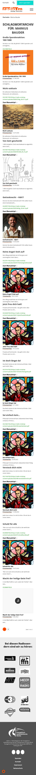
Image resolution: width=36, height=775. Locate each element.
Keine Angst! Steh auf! (11, 294)
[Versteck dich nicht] (18, 496)
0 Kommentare (7, 78)
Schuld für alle (8, 566)
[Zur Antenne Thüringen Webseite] (10, 670)
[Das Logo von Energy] (24, 700)
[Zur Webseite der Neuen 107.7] (10, 680)
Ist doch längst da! (9, 403)
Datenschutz (18, 768)
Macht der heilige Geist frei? (13, 615)
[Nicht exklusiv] (18, 116)
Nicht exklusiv (8, 131)
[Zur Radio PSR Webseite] (24, 671)
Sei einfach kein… (9, 457)
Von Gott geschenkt (10, 183)
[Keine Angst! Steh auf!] (18, 280)
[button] (30, 10)
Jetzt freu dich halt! (10, 346)
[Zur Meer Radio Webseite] (24, 682)
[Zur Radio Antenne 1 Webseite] (10, 712)
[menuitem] (7, 2)
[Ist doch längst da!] (18, 389)
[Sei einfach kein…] (18, 443)
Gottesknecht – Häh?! (10, 240)
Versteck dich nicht (10, 510)
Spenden (18, 758)
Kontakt (6, 3)
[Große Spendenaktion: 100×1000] (18, 62)
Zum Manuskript (9, 102)
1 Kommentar (7, 296)
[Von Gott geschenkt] (18, 169)
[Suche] (13, 3)
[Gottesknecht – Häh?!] (18, 225)
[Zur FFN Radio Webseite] (24, 660)
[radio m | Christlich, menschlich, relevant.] (15, 10)
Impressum (18, 765)
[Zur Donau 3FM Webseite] (10, 699)
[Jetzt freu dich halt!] (18, 332)
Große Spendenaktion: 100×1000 (14, 76)
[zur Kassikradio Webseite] (10, 658)
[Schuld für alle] (18, 552)
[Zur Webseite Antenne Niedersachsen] (24, 710)
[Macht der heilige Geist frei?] (18, 600)
